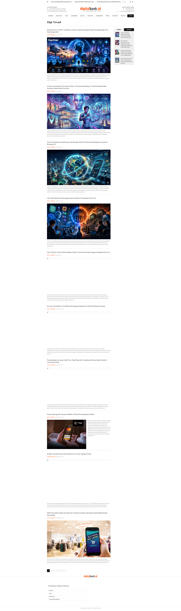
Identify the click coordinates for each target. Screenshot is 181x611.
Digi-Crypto (115, 15)
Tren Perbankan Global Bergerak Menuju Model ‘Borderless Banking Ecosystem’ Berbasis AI (77, 143)
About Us (51, 590)
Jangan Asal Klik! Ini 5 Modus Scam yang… (58, 1)
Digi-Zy (66, 15)
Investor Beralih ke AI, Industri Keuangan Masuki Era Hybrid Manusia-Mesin (76, 306)
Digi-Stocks (90, 15)
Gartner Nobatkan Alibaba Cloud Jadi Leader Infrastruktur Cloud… (113, 1)
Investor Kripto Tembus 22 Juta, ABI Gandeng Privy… (83, 1)
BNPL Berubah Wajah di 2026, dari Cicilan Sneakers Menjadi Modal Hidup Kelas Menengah (77, 514)
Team (50, 593)
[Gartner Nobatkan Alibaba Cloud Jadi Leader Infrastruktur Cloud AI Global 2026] (117, 34)
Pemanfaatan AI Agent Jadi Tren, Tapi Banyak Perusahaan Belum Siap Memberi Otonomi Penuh (77, 361)
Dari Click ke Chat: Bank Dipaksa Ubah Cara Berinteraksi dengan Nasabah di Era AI (78, 252)
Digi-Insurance (99, 15)
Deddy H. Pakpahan (51, 34)
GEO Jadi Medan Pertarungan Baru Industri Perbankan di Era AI (71, 198)
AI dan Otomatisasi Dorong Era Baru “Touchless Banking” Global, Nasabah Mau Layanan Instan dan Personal (76, 87)
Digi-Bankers (74, 15)
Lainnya (130, 15)
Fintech (107, 15)
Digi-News (50, 15)
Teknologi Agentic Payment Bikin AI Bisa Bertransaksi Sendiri (70, 414)
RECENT (119, 29)
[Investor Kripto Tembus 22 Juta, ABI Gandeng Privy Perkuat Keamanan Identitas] (117, 60)
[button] (48, 1)
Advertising (51, 596)
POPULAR (129, 29)
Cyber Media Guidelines (54, 599)
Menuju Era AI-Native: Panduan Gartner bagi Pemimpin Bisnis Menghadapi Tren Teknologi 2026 (77, 31)
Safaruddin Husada (51, 456)
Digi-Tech (82, 15)
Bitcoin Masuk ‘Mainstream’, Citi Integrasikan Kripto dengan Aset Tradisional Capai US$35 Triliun (126, 44)
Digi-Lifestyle (59, 15)
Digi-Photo (123, 15)
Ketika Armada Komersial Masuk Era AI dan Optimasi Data (69, 454)
